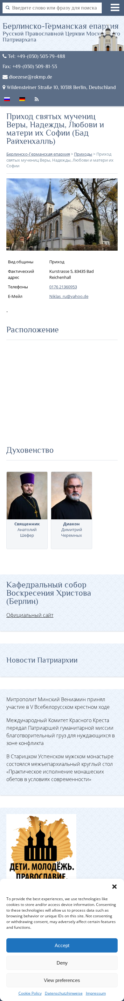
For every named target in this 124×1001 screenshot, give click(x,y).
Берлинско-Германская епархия (61, 32)
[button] (114, 886)
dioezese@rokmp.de (30, 77)
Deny (62, 963)
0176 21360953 (63, 287)
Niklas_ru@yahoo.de (68, 296)
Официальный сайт (29, 615)
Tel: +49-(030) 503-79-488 (36, 56)
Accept (62, 945)
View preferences (62, 980)
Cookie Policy (30, 993)
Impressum (96, 993)
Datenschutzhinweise (64, 993)
